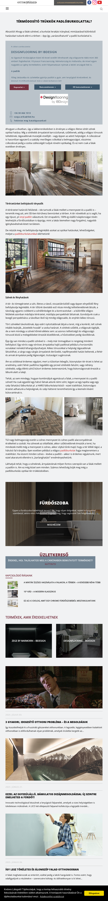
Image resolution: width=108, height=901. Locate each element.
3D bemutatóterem (81, 87)
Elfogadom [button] (94, 893)
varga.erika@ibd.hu (24, 117)
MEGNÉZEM (54, 524)
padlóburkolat (67, 450)
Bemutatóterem (47, 87)
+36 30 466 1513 (22, 113)
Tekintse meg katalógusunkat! (30, 121)
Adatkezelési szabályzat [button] (52, 896)
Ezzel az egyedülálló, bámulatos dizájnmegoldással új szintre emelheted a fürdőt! (50, 795)
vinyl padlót (26, 216)
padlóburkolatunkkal (26, 233)
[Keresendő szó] (101, 8)
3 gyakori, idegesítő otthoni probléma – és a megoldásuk (46, 722)
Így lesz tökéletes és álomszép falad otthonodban (42, 869)
